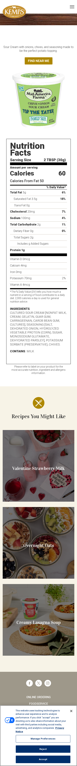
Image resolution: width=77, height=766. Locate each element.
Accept (43, 759)
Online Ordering (38, 697)
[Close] (71, 711)
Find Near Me (38, 61)
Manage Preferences (43, 738)
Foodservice (38, 703)
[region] (38, 735)
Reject (43, 749)
